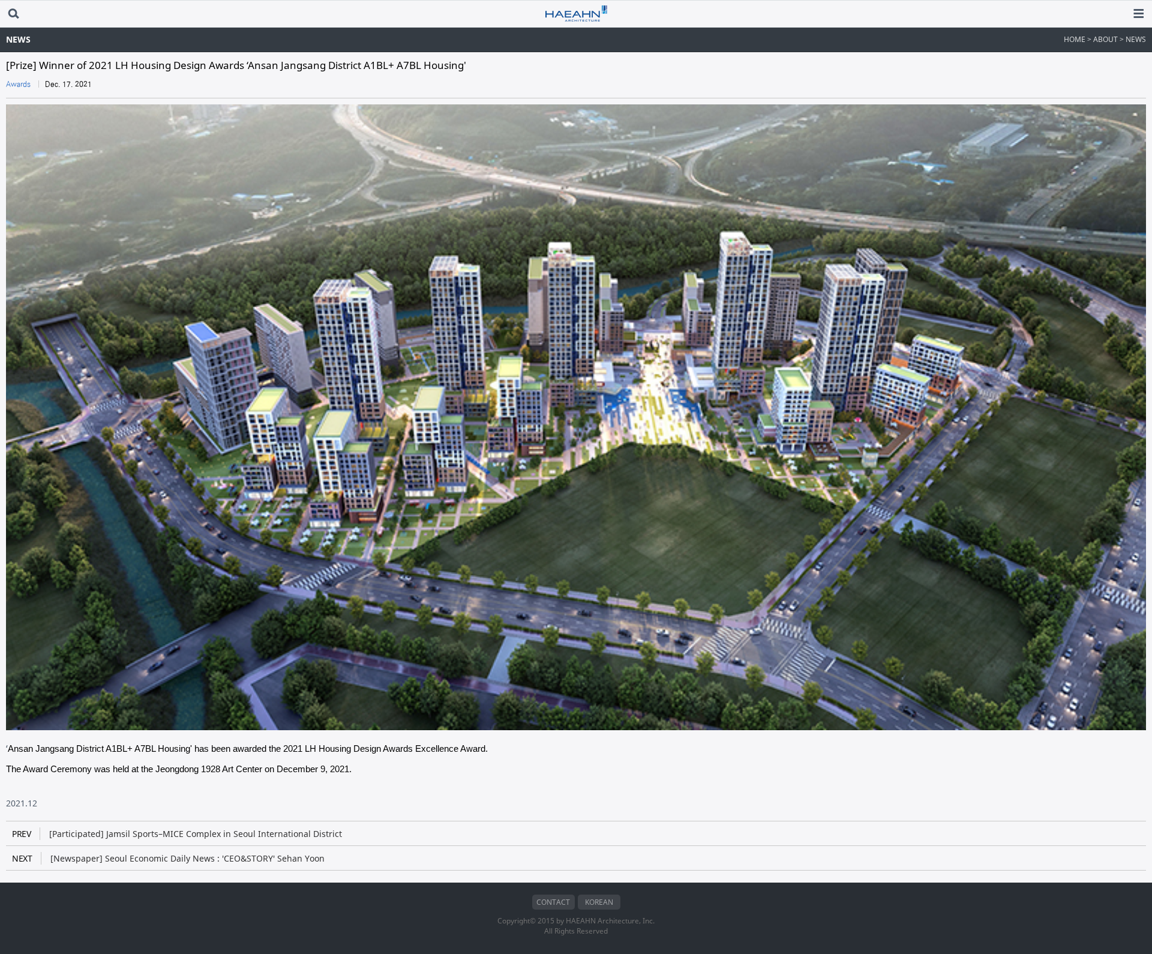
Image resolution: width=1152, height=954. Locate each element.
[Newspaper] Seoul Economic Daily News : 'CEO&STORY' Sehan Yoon (168, 858)
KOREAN (599, 902)
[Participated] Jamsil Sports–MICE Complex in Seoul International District (177, 833)
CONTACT (553, 902)
